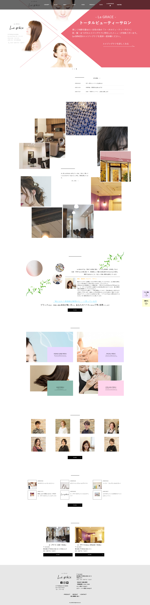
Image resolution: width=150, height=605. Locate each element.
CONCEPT (46, 4)
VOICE (83, 4)
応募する (146, 301)
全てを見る (95, 78)
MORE (75, 310)
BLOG (101, 4)
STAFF (73, 4)
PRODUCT (92, 4)
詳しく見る (74, 180)
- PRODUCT (66, 594)
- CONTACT (83, 594)
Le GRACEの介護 (110, 4)
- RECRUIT (75, 594)
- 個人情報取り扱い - (75, 596)
